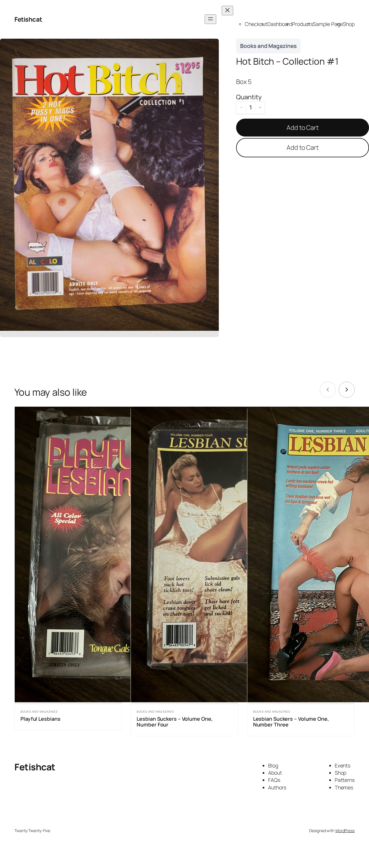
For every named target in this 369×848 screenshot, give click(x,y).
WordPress (345, 830)
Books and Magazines (268, 46)
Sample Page (328, 23)
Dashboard (279, 23)
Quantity (248, 97)
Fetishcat (28, 19)
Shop (349, 23)
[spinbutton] (250, 108)
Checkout (256, 23)
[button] (241, 108)
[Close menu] (227, 10)
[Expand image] (211, 46)
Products (302, 23)
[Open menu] (210, 19)
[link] (347, 390)
